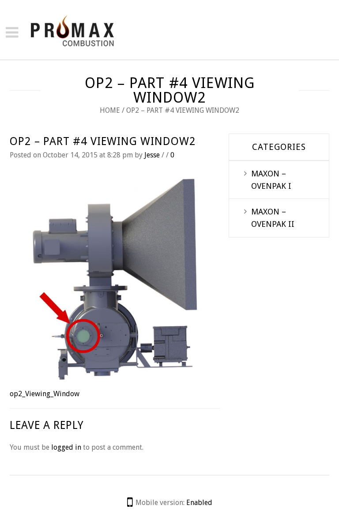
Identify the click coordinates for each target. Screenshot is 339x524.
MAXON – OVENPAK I (271, 180)
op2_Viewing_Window (44, 394)
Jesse (152, 155)
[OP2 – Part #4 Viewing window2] (115, 278)
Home (110, 110)
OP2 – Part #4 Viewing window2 (103, 141)
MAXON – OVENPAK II (272, 218)
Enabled (199, 502)
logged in (66, 447)
